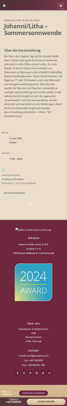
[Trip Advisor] (49, 373)
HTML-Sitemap (34, 341)
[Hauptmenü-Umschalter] (61, 6)
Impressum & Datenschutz (33, 329)
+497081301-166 (35, 365)
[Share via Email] (44, 204)
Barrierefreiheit (34, 337)
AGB (33, 333)
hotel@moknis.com (37, 355)
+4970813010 (36, 360)
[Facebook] (17, 373)
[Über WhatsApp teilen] (37, 204)
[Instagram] (24, 373)
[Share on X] (30, 204)
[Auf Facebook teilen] (23, 204)
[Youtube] (36, 373)
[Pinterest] (30, 373)
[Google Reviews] (43, 373)
